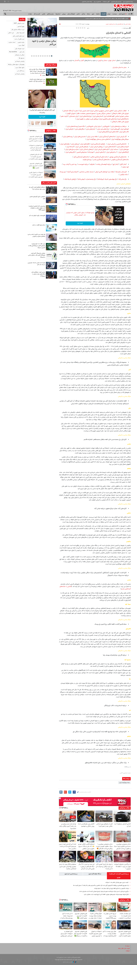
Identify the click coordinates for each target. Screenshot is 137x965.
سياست (114, 14)
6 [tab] (40, 56)
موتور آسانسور (20, 27)
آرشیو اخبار (122, 14)
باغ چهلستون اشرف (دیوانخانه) (107, 179)
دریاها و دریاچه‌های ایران (118, 126)
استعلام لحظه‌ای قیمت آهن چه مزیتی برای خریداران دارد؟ (37, 188)
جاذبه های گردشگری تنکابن (99, 157)
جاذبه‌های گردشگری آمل (81, 157)
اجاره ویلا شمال (20, 33)
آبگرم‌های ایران (103, 132)
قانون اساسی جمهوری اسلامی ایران (101, 111)
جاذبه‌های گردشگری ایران (107, 136)
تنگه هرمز (82, 126)
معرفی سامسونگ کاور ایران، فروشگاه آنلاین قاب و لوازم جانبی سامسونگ (36, 255)
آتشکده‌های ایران (110, 146)
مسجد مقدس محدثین (86, 172)
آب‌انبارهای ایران (111, 152)
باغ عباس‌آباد (122, 179)
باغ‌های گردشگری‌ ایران (98, 144)
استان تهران (111, 60)
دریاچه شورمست (83, 164)
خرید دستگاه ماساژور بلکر (17, 30)
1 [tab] (51, 56)
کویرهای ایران (115, 129)
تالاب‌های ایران (124, 132)
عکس (43, 14)
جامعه (98, 14)
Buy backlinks (13, 52)
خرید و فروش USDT (19, 23)
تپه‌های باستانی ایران (86, 149)
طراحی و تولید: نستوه (68, 962)
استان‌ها (58, 14)
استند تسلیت (12, 42)
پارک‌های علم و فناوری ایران (108, 119)
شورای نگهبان (71, 113)
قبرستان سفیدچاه (120, 172)
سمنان (105, 60)
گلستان (76, 60)
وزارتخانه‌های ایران (85, 116)
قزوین (99, 60)
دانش (78, 14)
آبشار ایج (115, 164)
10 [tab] (31, 56)
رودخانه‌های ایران (72, 126)
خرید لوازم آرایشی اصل (18, 36)
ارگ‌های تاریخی (100, 152)
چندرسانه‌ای (50, 14)
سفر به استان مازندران (119, 67)
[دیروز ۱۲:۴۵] (51, 218)
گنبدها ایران (70, 146)
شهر (93, 14)
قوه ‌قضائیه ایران (109, 116)
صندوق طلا (21, 58)
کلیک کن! (80, 223)
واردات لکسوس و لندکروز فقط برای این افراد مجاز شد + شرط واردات (111, 888)
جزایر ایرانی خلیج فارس (93, 126)
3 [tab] (47, 56)
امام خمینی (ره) (84, 111)
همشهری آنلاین (123, 7)
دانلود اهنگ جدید (19, 68)
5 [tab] (42, 56)
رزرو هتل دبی (20, 71)
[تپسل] (66, 204)
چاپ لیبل (22, 52)
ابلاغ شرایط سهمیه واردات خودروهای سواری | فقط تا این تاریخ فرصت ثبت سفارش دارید (106, 894)
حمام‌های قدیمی (82, 152)
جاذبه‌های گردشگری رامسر (101, 159)
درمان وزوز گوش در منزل (38, 225)
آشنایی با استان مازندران (118, 33)
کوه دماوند (125, 167)
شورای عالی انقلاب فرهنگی (120, 113)
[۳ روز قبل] (51, 275)
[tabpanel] (42, 33)
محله (88, 14)
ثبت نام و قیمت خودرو (111, 24)
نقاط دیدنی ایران (92, 136)
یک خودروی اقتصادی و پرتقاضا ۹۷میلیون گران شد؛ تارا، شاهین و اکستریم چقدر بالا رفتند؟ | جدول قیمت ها (101, 885)
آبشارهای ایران (90, 129)
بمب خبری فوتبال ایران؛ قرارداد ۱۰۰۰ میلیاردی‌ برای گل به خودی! (37, 80)
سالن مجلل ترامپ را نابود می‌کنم (44, 42)
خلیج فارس (105, 126)
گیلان (82, 60)
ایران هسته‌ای (73, 116)
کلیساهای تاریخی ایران (101, 149)
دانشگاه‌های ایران (123, 119)
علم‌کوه (92, 164)
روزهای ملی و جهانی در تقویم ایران (87, 119)
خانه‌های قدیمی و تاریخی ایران (117, 144)
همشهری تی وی (97, 2)
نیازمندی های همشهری (116, 2)
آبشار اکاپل (123, 164)
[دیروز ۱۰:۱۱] (51, 227)
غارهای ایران (69, 129)
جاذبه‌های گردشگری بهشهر (117, 157)
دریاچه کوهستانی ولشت (103, 164)
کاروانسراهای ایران (123, 146)
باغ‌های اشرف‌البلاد (70, 179)
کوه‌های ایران (124, 129)
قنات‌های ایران (113, 132)
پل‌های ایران (75, 144)
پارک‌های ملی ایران (103, 129)
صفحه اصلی (128, 24)
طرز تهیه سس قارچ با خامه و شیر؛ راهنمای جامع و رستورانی (36, 235)
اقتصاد (103, 14)
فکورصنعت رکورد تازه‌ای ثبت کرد (37, 216)
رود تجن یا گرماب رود (70, 164)
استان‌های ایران (97, 116)
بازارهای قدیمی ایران (82, 146)
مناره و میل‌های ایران (71, 149)
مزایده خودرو (21, 42)
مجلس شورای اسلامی (122, 116)
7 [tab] (38, 56)
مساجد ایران (114, 149)
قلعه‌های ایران (84, 144)
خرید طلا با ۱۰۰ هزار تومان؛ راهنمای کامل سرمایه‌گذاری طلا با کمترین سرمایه (36, 246)
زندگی (83, 14)
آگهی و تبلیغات (106, 2)
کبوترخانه (91, 152)
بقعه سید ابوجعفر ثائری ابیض (104, 172)
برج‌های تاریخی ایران (96, 146)
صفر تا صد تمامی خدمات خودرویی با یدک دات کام (36, 264)
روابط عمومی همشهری (87, 2)
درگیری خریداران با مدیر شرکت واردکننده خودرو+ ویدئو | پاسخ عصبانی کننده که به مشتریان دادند (104, 891)
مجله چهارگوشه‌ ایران (124, 783)
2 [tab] (49, 56)
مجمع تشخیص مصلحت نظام (86, 113)
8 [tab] (36, 56)
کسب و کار (37, 14)
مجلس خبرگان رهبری (103, 113)
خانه (129, 14)
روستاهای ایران (68, 136)
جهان (108, 14)
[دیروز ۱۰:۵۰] (51, 82)
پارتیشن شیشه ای (19, 61)
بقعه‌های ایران (65, 144)
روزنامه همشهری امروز (128, 2)
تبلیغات (128, 951)
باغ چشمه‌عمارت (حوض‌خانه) (87, 179)
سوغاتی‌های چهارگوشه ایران (120, 139)
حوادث (30, 14)
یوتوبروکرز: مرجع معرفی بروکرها (16, 64)
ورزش (63, 14)
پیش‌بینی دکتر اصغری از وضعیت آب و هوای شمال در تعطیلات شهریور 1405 (37, 208)
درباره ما (127, 946)
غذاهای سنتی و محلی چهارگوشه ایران (98, 139)
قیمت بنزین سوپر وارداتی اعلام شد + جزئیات (117, 882)
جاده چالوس (124, 174)
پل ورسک (62, 172)
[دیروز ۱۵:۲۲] (51, 209)
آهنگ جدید (21, 45)
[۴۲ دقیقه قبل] (42, 28)
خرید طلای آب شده (19, 39)
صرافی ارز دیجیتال (19, 55)
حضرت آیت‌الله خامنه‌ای (70, 111)
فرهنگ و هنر (71, 14)
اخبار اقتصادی (121, 24)
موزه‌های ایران (124, 149)
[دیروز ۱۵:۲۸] (51, 190)
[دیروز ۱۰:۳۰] (51, 72)
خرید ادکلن (11, 33)
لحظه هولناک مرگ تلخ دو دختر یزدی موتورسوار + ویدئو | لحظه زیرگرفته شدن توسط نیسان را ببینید (37, 72)
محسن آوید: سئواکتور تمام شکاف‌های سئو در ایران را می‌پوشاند (38, 274)
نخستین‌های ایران (80, 136)
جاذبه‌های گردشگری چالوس (120, 159)
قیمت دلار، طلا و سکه (124, 948)
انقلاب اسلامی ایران (120, 111)
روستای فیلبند (87, 159)
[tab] (119, 875)
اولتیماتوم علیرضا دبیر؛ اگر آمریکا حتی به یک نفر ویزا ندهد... (112, 19)
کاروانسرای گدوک (72, 172)
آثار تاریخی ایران (121, 136)
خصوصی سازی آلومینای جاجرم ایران (37, 198)
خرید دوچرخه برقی (19, 49)
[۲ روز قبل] (51, 237)
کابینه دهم (64, 116)
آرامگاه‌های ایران (124, 152)
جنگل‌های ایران (79, 129)
